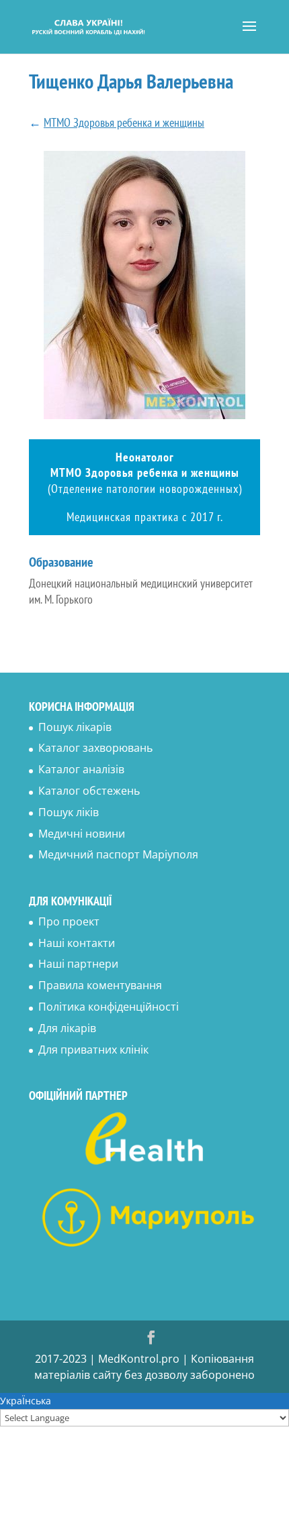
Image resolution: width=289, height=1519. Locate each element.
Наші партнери (78, 963)
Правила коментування (100, 985)
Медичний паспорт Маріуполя (118, 854)
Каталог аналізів (81, 769)
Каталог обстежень (89, 790)
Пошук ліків (68, 812)
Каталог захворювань (95, 747)
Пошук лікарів (75, 727)
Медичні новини (81, 833)
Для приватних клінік (93, 1049)
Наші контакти (76, 943)
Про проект (68, 921)
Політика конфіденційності (108, 1006)
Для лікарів (67, 1028)
